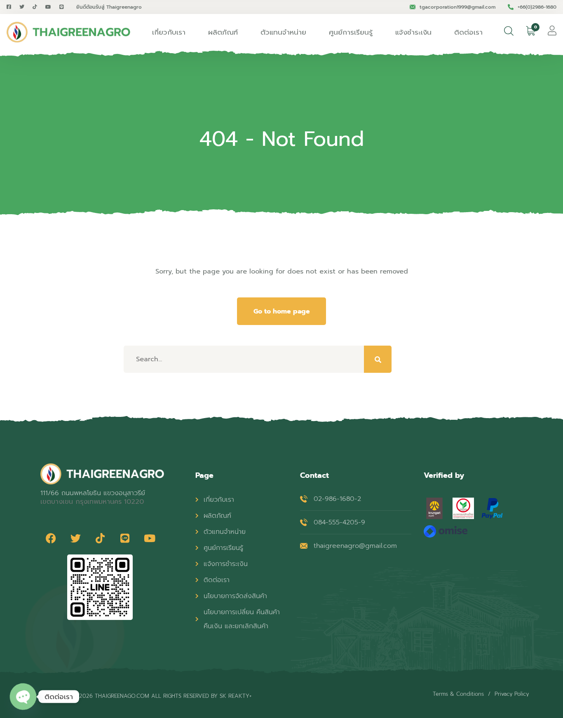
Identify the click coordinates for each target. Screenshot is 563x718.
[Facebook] (50, 538)
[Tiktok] (100, 538)
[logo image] (68, 32)
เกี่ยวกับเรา (168, 32)
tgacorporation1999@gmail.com (457, 7)
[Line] (125, 538)
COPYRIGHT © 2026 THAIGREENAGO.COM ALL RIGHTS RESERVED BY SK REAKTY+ (145, 696)
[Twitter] (75, 538)
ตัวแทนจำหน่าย (283, 32)
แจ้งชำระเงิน (413, 32)
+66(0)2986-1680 (537, 7)
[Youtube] (149, 538)
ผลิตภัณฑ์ (223, 32)
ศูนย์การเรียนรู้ (351, 32)
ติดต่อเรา (468, 32)
